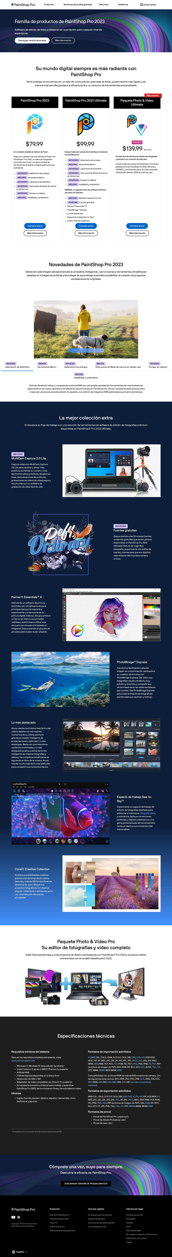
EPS (139, 1057)
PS (149, 1064)
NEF (90, 1082)
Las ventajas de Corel (97, 1227)
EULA (128, 1227)
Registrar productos (96, 1219)
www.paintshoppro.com (23, 1061)
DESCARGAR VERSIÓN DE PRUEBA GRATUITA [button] (86, 1184)
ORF (100, 1082)
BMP (93, 1057)
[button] (50, 5)
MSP (96, 1064)
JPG (140, 1061)
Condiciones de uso (134, 1215)
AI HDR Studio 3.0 (57, 1227)
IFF (158, 1097)
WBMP (102, 1070)
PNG (135, 1064)
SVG (142, 1067)
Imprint (129, 1242)
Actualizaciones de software (100, 1215)
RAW (147, 1103)
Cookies (129, 1223)
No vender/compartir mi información (141, 1234)
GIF (143, 1057)
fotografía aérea (148, 813)
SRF (124, 1082)
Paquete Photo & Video (59, 1219)
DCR (142, 1079)
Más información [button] (63, 40)
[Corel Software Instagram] (18, 1217)
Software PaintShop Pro (60, 1215)
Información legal (133, 1231)
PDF (115, 1064)
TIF (158, 1067)
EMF (134, 1057)
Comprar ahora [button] (35, 226)
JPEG (134, 1061)
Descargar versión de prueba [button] (32, 40)
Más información (35, 233)
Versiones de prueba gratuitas (62, 1231)
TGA (154, 1067)
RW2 (114, 1082)
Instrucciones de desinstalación (101, 1223)
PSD (154, 1064)
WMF (119, 1070)
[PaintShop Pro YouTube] (13, 1217)
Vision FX (53, 1223)
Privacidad (130, 1219)
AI (89, 1057)
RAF (109, 1082)
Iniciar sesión (150, 5)
